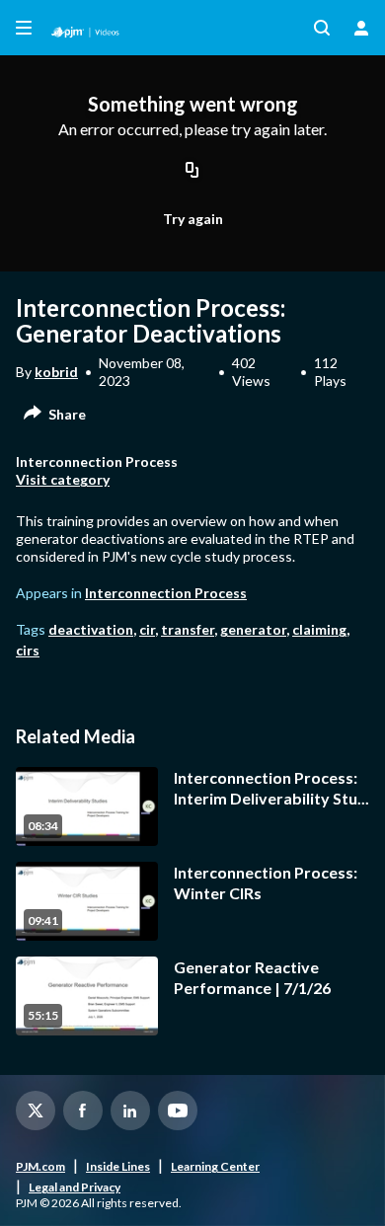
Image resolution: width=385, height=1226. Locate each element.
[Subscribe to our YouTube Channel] (177, 1110)
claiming (319, 629)
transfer (187, 629)
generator (253, 629)
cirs (27, 650)
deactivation (90, 629)
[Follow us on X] (35, 1110)
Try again (193, 218)
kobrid (56, 371)
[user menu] (361, 27)
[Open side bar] (23, 27)
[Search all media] (322, 27)
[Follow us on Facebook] (83, 1110)
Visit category (63, 479)
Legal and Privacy (74, 1187)
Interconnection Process (166, 592)
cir (147, 629)
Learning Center (215, 1166)
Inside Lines (118, 1166)
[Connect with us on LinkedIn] (130, 1110)
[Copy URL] (192, 172)
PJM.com (40, 1166)
